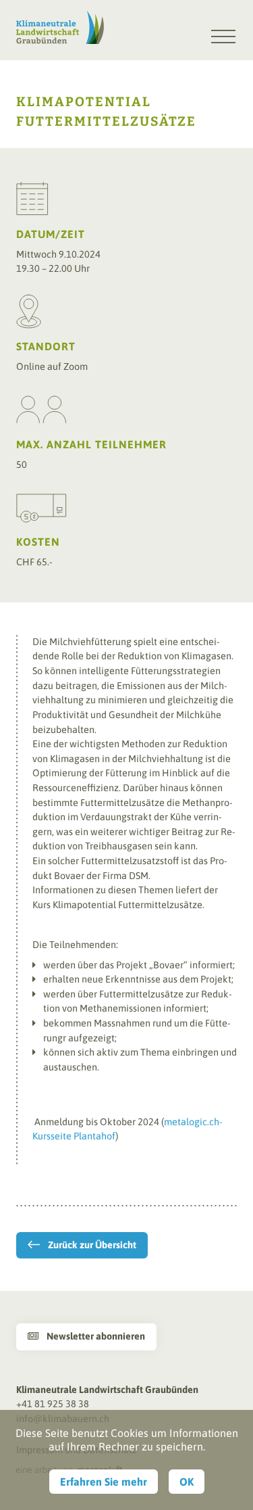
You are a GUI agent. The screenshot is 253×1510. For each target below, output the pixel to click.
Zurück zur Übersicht (92, 1245)
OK (186, 1482)
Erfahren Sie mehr (103, 1482)
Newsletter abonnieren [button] (86, 1336)
